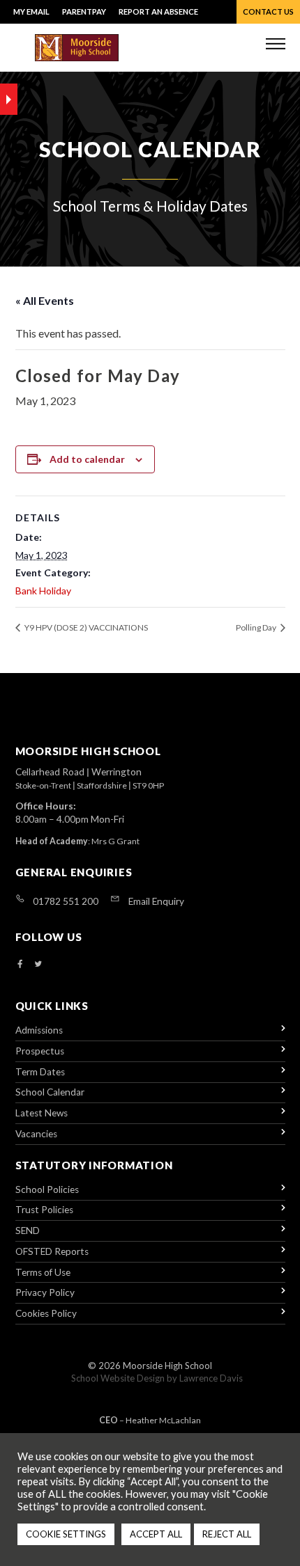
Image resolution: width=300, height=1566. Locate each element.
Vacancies (36, 1133)
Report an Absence (158, 11)
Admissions (39, 1030)
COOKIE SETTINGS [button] (66, 1534)
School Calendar (49, 1092)
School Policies (47, 1189)
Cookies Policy (46, 1313)
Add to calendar (87, 459)
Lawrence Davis (211, 1378)
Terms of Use (42, 1272)
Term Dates (40, 1071)
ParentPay (84, 11)
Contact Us (268, 11)
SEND (27, 1230)
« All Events (44, 300)
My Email (31, 11)
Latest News (41, 1112)
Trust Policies (44, 1209)
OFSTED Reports (52, 1251)
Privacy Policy (45, 1292)
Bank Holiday (43, 590)
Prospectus (39, 1051)
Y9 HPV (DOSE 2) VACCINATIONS (85, 627)
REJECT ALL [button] (226, 1534)
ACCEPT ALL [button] (156, 1534)
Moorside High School (167, 1365)
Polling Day (257, 627)
